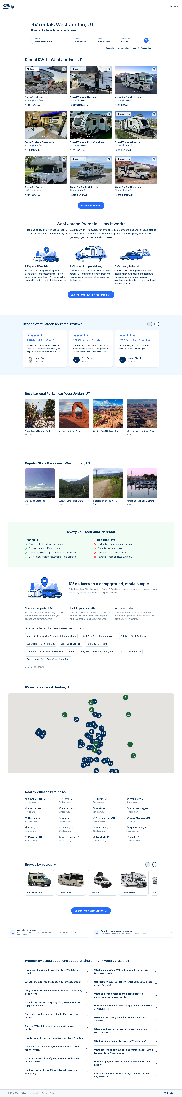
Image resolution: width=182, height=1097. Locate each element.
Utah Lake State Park (35, 501)
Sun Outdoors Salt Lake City (41, 643)
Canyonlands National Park (140, 431)
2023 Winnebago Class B (86, 340)
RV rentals (110, 48)
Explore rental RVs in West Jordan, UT (91, 294)
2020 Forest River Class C (40, 340)
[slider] (35, 100)
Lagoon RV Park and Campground (98, 651)
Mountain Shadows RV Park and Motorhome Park (51, 636)
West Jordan (146, 48)
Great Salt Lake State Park (140, 501)
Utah (135, 48)
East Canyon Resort (131, 651)
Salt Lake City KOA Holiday (134, 636)
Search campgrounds (35, 666)
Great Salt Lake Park (71, 643)
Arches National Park (69, 431)
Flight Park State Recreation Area (98, 636)
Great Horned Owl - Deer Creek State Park (48, 659)
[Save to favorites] (64, 69)
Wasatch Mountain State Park (74, 501)
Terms (44, 1093)
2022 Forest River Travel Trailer (136, 340)
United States (123, 48)
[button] (52, 40)
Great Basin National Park (37, 431)
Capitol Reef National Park (106, 431)
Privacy (53, 1093)
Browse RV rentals (91, 205)
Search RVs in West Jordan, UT (91, 910)
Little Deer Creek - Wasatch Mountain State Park (51, 651)
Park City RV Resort (97, 643)
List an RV (173, 7)
